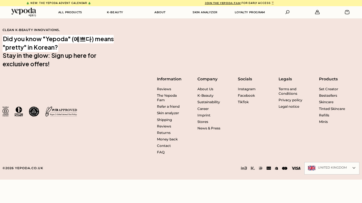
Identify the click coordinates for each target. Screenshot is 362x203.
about (159, 12)
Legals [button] (285, 78)
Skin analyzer (205, 12)
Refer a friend (168, 107)
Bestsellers (328, 96)
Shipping (164, 120)
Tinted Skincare (332, 109)
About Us (205, 89)
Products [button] (328, 78)
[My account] (317, 12)
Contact (164, 146)
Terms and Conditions (288, 91)
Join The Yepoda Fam (220, 3)
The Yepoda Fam (167, 98)
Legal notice (289, 107)
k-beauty (115, 12)
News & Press (208, 128)
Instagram (247, 89)
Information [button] (169, 78)
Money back (167, 139)
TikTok (243, 102)
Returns (164, 133)
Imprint (203, 115)
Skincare (326, 102)
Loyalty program (250, 12)
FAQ (161, 152)
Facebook (246, 96)
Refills (324, 115)
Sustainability (208, 102)
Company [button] (207, 78)
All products (70, 12)
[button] (287, 12)
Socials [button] (245, 78)
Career (203, 109)
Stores (202, 122)
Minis (323, 122)
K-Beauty (205, 96)
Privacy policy (290, 100)
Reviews (164, 89)
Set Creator (328, 89)
